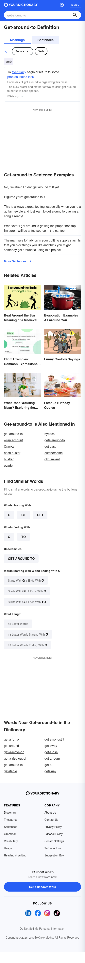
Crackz (9, 446)
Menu (75, 5)
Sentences (46, 40)
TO (23, 536)
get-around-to (21, 558)
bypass (49, 433)
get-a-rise (51, 752)
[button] (62, 5)
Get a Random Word (42, 887)
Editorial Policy (53, 834)
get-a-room (52, 758)
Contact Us (51, 820)
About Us (50, 812)
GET (40, 515)
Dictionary (10, 812)
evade (8, 465)
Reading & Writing (15, 855)
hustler (8, 459)
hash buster (12, 452)
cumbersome (53, 452)
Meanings (17, 40)
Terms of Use (52, 848)
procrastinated (17, 76)
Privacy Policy (53, 827)
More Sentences (15, 261)
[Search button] (75, 15)
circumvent (52, 459)
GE (23, 515)
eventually (19, 72)
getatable (10, 771)
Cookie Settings (54, 841)
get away (50, 745)
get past (50, 446)
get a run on (12, 739)
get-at (48, 764)
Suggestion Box (54, 855)
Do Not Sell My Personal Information (42, 928)
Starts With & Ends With (26, 580)
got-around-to (13, 433)
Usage (8, 848)
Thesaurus (10, 820)
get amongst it (54, 739)
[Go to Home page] (21, 4)
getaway (50, 771)
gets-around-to (54, 440)
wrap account (13, 440)
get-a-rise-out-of (15, 758)
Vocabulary (11, 841)
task (31, 76)
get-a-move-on (14, 752)
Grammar (10, 834)
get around (11, 745)
